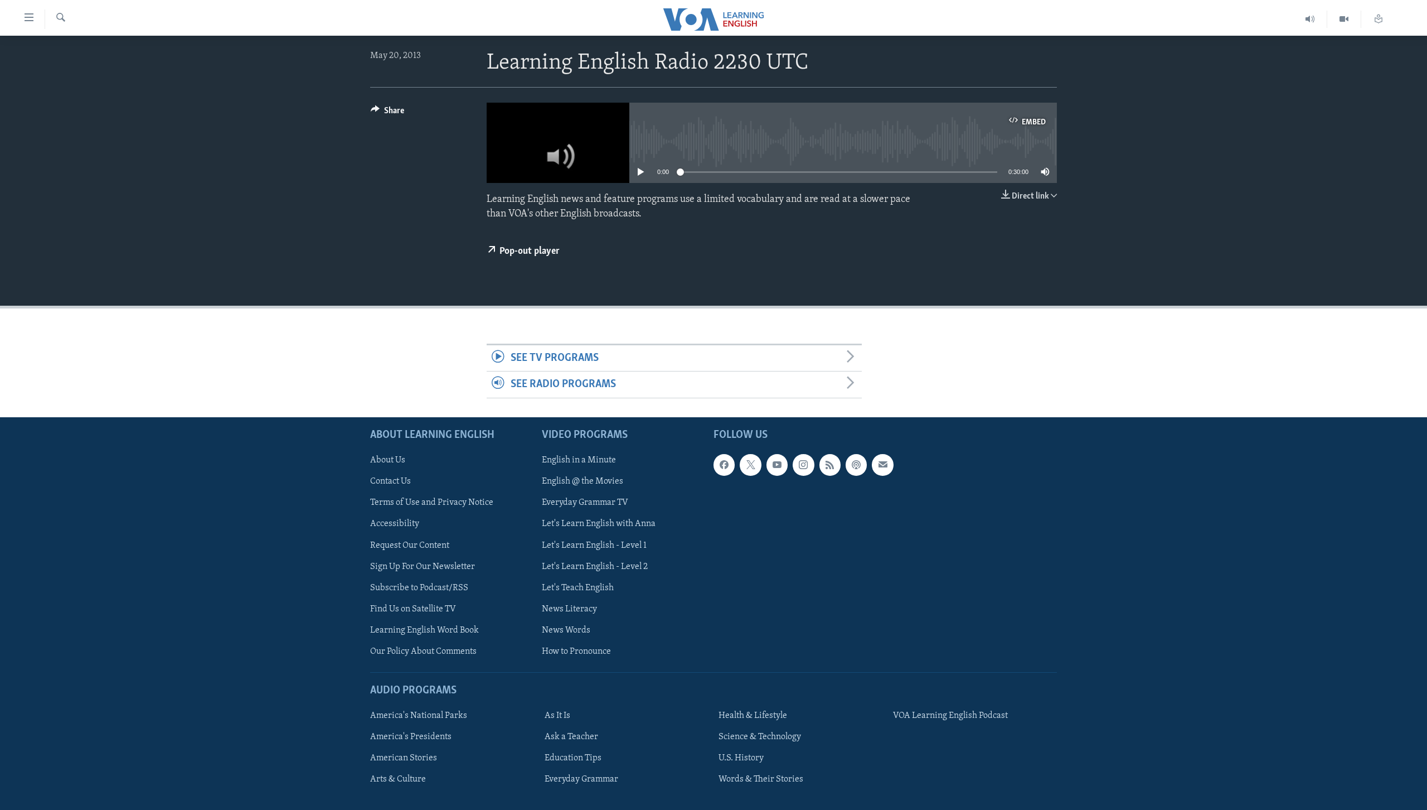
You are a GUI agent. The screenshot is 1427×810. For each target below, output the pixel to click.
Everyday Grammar (581, 779)
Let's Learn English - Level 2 (595, 566)
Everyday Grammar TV (585, 502)
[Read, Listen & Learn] (1378, 19)
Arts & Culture (398, 779)
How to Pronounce (576, 651)
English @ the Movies (582, 481)
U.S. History (741, 758)
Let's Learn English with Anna (599, 523)
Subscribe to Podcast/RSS (419, 587)
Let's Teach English (578, 587)
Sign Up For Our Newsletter (422, 566)
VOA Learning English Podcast (950, 715)
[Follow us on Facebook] (724, 464)
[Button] (387, 113)
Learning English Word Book (424, 629)
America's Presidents (411, 736)
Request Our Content (409, 545)
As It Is (557, 715)
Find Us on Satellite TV (413, 608)
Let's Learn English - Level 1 (594, 545)
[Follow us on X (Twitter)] (750, 464)
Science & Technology (760, 736)
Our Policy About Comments (423, 651)
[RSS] (830, 464)
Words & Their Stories (761, 779)
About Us (387, 460)
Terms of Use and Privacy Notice (431, 502)
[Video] (1344, 19)
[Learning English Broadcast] (1310, 19)
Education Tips (573, 758)
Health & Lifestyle (753, 715)
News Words (566, 629)
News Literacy (569, 608)
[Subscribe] (882, 464)
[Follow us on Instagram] (803, 464)
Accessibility (394, 523)
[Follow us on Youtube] (777, 464)
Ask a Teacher (571, 736)
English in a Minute (579, 460)
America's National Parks (418, 715)
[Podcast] (856, 464)
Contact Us (390, 481)
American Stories (403, 758)
